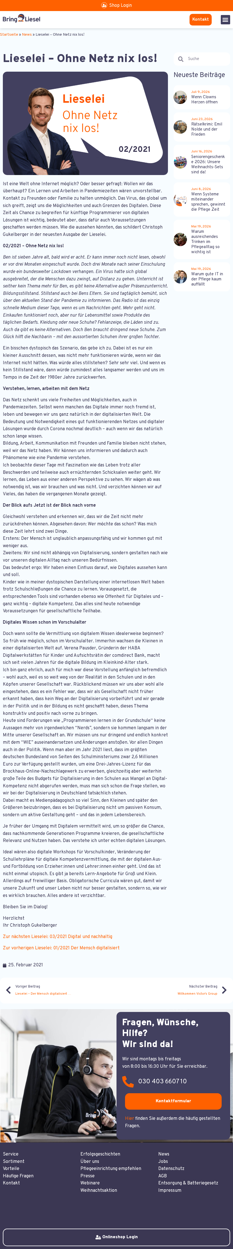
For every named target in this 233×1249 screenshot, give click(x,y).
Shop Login (120, 5)
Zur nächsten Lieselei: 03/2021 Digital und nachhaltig (57, 937)
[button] (225, 19)
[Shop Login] (104, 5)
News (27, 34)
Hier (129, 1119)
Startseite (9, 34)
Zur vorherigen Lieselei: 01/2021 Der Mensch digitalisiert (61, 948)
